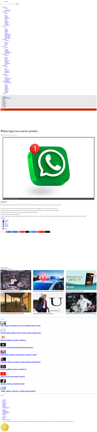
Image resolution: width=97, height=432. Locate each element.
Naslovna (4, 399)
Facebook (6, 220)
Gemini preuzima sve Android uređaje (12, 384)
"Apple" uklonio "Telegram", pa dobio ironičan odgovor (18, 391)
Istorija (4, 104)
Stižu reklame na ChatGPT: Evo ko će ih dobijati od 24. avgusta (20, 325)
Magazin (4, 65)
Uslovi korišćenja (6, 412)
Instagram (22, 231)
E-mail (5, 228)
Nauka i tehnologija (6, 81)
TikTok (48, 231)
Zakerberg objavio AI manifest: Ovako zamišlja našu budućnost (20, 362)
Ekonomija (5, 39)
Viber (5, 222)
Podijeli (3, 218)
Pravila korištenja (6, 411)
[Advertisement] (48, 119)
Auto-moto (5, 74)
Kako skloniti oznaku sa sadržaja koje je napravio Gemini (18, 354)
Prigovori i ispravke (3, 267)
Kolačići (4, 413)
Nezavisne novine (3, 201)
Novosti (4, 12)
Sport (4, 26)
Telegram (6, 223)
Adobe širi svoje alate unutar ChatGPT (12, 376)
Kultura (4, 46)
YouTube (41, 231)
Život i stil (4, 54)
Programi (4, 106)
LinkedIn (6, 226)
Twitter (4, 417)
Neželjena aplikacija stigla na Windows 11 (13, 369)
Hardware (4, 105)
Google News (34, 231)
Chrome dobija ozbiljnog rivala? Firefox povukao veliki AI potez (20, 333)
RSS (3, 418)
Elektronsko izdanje (6, 419)
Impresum (4, 414)
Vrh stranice (4, 397)
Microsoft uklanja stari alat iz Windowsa (13, 340)
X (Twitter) (6, 221)
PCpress (84, 216)
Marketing (4, 410)
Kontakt (4, 409)
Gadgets (4, 107)
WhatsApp (6, 225)
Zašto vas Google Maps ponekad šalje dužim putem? (16, 347)
